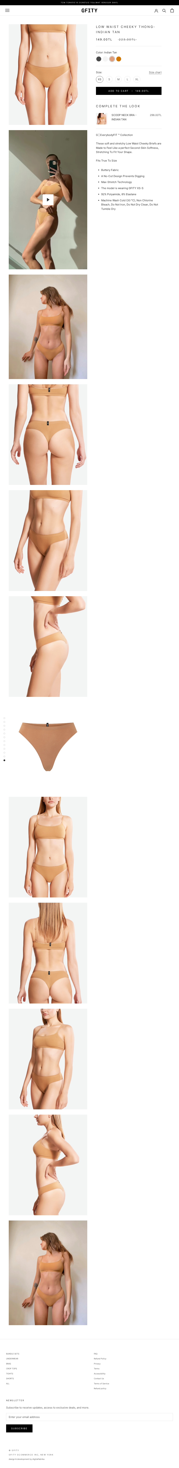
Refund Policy (100, 1358)
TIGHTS (9, 1373)
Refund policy (100, 1388)
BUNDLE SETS (12, 1354)
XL (136, 79)
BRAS (8, 1363)
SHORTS (10, 1378)
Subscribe (19, 1428)
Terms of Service (101, 1383)
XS (99, 79)
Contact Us (99, 1378)
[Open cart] (172, 10)
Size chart (155, 72)
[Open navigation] (7, 10)
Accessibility (99, 1373)
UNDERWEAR (12, 1358)
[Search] (164, 10)
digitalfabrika (38, 1459)
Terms (96, 1368)
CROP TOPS (11, 1368)
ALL (7, 1383)
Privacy (97, 1363)
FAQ (95, 1354)
